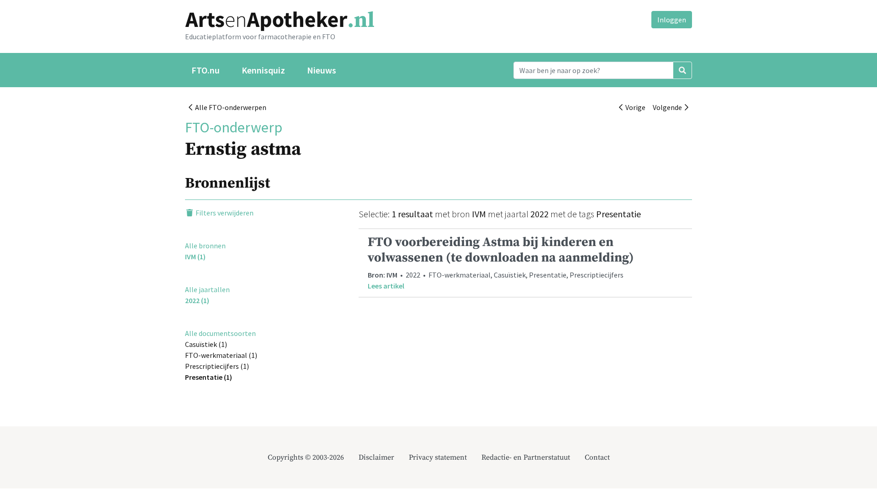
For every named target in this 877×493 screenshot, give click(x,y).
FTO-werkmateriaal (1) (221, 355)
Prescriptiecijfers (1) (217, 366)
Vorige (634, 107)
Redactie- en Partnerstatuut (525, 457)
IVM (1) (195, 256)
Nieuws (321, 70)
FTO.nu (205, 70)
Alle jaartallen (207, 289)
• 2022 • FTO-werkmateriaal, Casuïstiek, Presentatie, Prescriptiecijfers (501, 262)
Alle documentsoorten (220, 333)
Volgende (669, 107)
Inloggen (671, 19)
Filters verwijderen (224, 212)
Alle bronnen (205, 245)
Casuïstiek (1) (206, 344)
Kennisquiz (263, 70)
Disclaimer (376, 457)
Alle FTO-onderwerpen (229, 107)
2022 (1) (197, 300)
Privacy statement (438, 457)
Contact (597, 457)
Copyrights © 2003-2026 (306, 457)
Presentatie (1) (208, 377)
